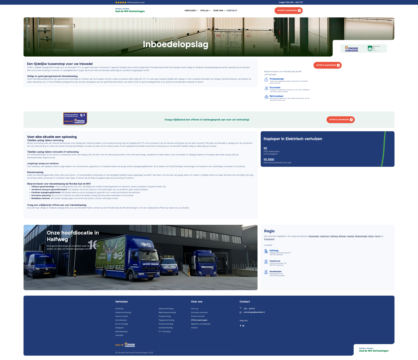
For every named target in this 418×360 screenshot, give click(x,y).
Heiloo (371, 236)
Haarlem (350, 236)
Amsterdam (313, 236)
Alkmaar (342, 236)
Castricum (324, 236)
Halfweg (334, 236)
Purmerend (269, 239)
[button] (191, 10)
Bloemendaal (361, 236)
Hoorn (378, 236)
